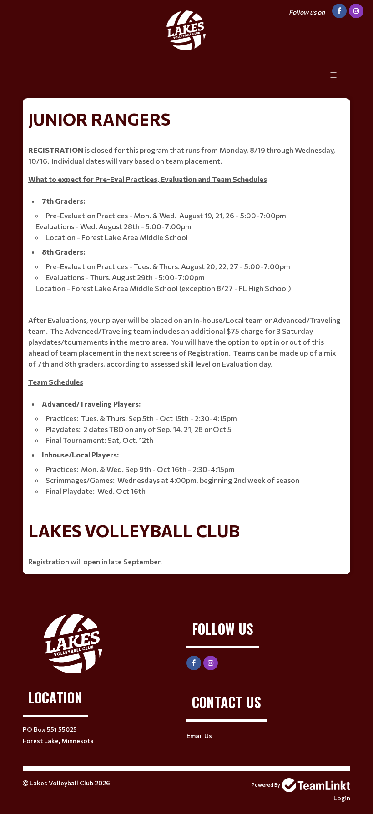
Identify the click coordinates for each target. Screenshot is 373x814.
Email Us (199, 735)
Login (341, 798)
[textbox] (186, 305)
